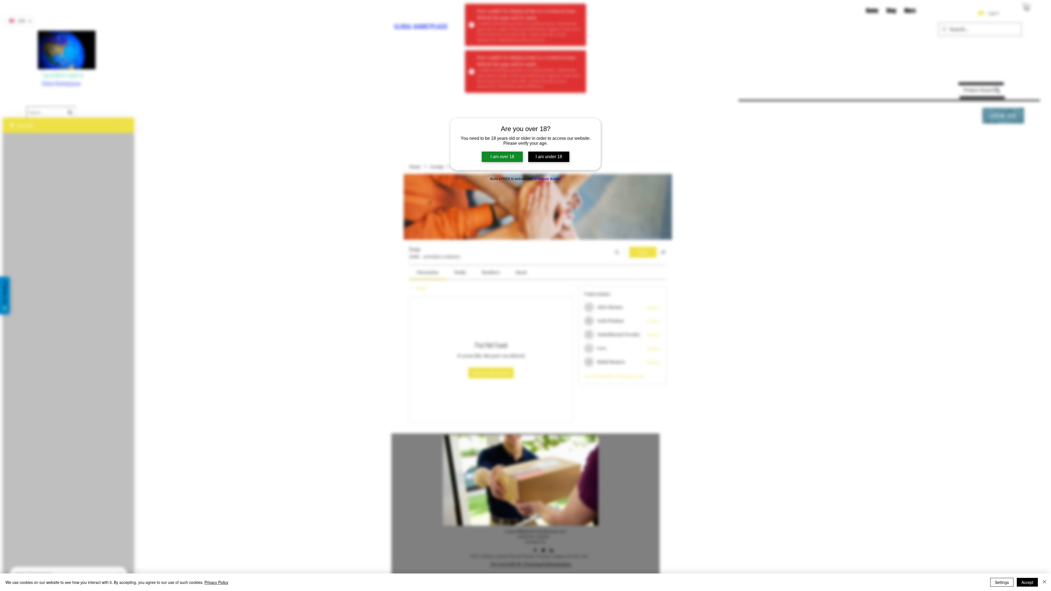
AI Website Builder (547, 179)
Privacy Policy (216, 582)
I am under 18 (549, 156)
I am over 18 (502, 156)
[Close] (1044, 582)
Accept (1027, 582)
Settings (1002, 582)
